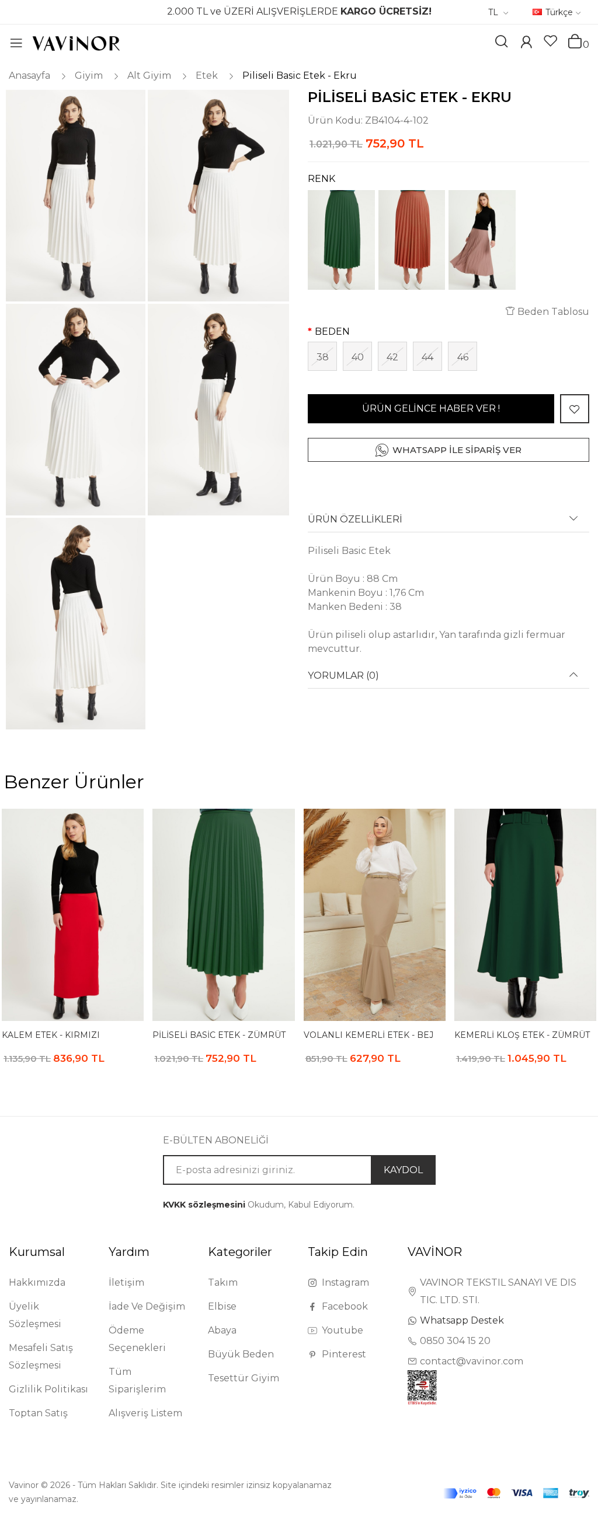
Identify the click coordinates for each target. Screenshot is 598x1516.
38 (323, 357)
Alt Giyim (149, 75)
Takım (223, 1282)
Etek (207, 75)
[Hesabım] (526, 43)
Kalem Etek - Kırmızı (51, 1035)
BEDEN (332, 331)
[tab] (448, 523)
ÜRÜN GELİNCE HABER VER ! (431, 408)
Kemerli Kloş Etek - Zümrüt (522, 1035)
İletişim (126, 1282)
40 (358, 357)
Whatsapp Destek (462, 1320)
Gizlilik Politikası (48, 1389)
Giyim (89, 75)
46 (462, 357)
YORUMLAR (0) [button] (343, 676)
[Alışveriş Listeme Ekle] (574, 408)
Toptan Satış (38, 1413)
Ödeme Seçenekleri (137, 1339)
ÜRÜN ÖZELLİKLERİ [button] (355, 519)
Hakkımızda (37, 1282)
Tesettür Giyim (243, 1378)
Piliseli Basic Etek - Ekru (299, 75)
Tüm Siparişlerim (137, 1380)
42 (392, 357)
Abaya (222, 1330)
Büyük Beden (241, 1354)
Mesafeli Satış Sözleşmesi (41, 1356)
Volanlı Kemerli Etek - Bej (368, 1035)
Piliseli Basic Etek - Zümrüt (219, 1035)
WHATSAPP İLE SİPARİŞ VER (456, 449)
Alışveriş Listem (145, 1413)
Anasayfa (29, 75)
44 (427, 357)
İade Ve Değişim (147, 1306)
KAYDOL (403, 1169)
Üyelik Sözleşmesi (35, 1315)
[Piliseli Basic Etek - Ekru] (74, 195)
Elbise (222, 1306)
